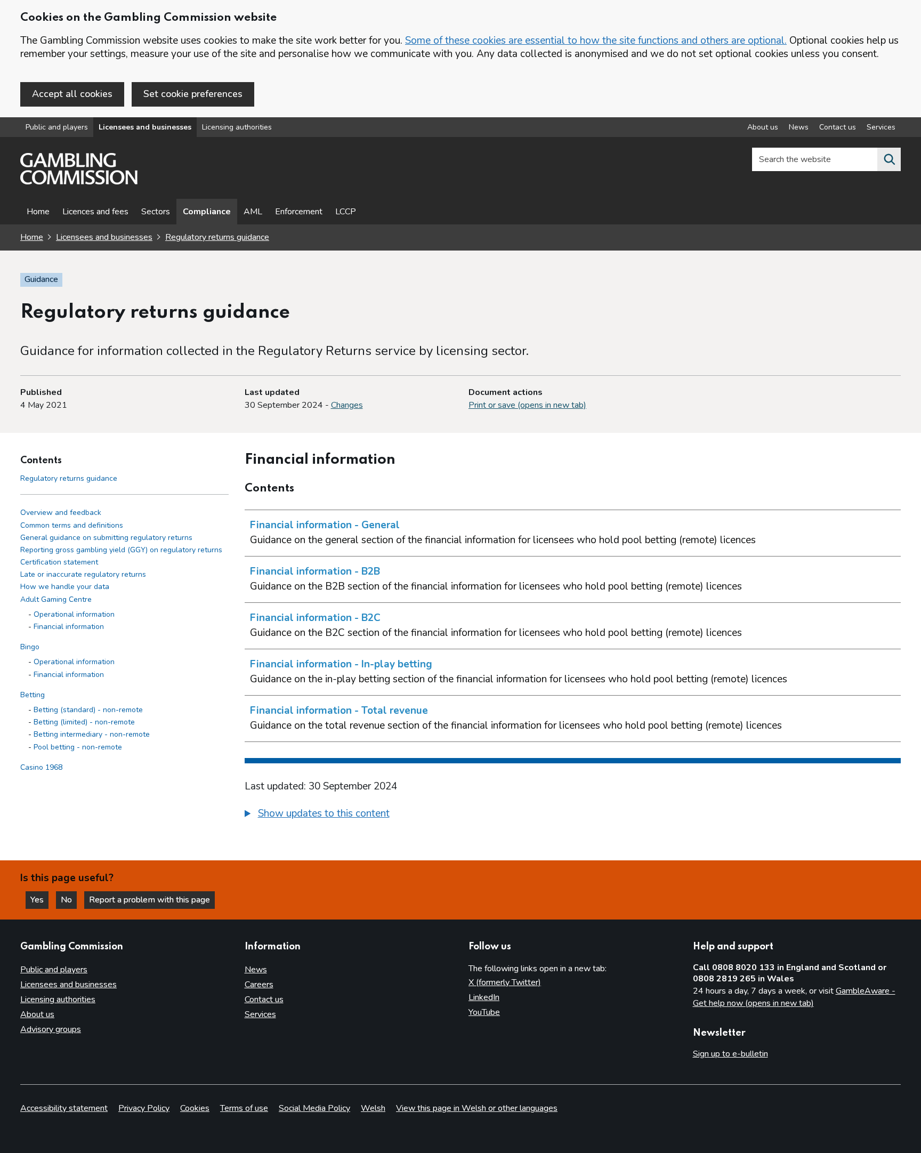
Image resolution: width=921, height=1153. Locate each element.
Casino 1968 (41, 767)
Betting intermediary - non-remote (92, 735)
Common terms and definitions (71, 525)
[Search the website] (889, 159)
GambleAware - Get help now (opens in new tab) (794, 997)
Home (38, 211)
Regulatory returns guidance (217, 237)
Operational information (74, 614)
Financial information (69, 627)
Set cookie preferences (193, 93)
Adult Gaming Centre (56, 599)
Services (881, 127)
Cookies (194, 1108)
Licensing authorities (237, 127)
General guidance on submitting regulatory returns (106, 538)
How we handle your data (64, 587)
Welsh (373, 1108)
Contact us (837, 127)
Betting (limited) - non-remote (84, 722)
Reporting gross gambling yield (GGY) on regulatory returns (121, 550)
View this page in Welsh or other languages (477, 1108)
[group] (573, 815)
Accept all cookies (72, 93)
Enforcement (298, 211)
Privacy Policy (143, 1108)
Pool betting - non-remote (78, 747)
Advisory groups (50, 1029)
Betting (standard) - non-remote (88, 710)
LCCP (345, 211)
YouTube (484, 1012)
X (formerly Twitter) (504, 982)
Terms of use (244, 1108)
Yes (39, 900)
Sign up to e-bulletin (730, 1054)
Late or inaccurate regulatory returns (83, 575)
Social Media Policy (314, 1108)
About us (762, 127)
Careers (259, 984)
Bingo (29, 647)
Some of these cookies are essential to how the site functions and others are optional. (596, 40)
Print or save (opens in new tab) (527, 405)
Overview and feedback (60, 513)
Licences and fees (95, 211)
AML (253, 211)
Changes (347, 405)
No (69, 900)
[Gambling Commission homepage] (79, 182)
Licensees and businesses (145, 127)
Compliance (207, 211)
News (799, 127)
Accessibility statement (64, 1108)
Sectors (155, 211)
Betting (32, 695)
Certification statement (59, 562)
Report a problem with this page (149, 900)
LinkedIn (483, 997)
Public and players (57, 127)
